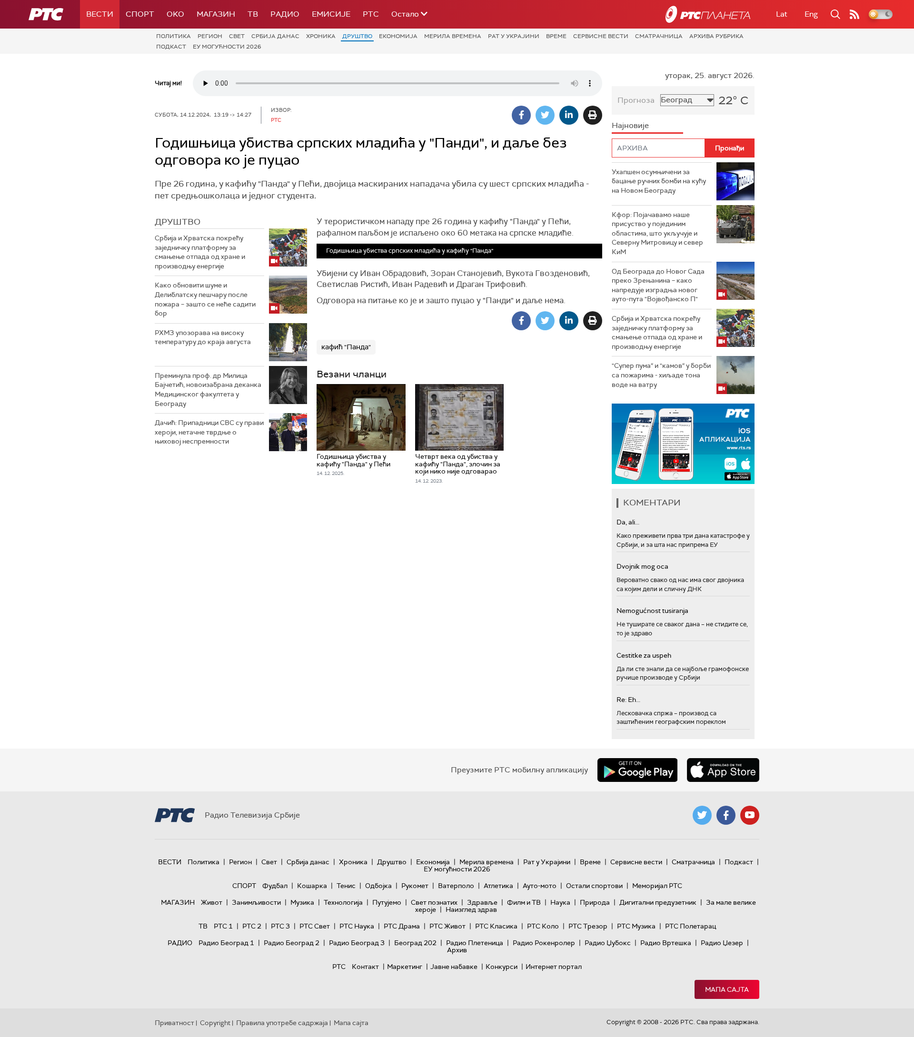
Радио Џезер (722, 942)
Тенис (346, 885)
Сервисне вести (600, 36)
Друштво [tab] (177, 221)
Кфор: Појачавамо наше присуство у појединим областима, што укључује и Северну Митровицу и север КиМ (657, 233)
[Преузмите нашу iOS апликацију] (723, 770)
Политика (173, 36)
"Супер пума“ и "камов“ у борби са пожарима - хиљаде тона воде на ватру (661, 374)
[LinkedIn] (568, 115)
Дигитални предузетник (657, 902)
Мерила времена (452, 36)
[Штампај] (592, 115)
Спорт (140, 14)
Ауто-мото (539, 885)
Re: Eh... (628, 699)
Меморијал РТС (657, 885)
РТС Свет (314, 926)
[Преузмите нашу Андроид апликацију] (637, 770)
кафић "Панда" (346, 347)
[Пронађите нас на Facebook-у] (725, 815)
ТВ (253, 14)
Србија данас (275, 36)
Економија (398, 36)
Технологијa (343, 902)
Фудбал (275, 885)
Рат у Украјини (513, 36)
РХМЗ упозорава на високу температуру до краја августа (203, 337)
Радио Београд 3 (357, 942)
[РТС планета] (708, 14)
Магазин (216, 14)
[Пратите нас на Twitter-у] (702, 815)
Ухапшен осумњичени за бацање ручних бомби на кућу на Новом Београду (659, 181)
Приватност (174, 1022)
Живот (211, 902)
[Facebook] (521, 115)
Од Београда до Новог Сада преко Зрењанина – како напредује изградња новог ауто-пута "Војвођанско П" (658, 285)
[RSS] (854, 14)
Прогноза (636, 100)
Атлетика (498, 885)
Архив (457, 950)
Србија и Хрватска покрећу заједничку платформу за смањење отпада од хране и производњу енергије (200, 252)
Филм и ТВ (524, 902)
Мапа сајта (727, 989)
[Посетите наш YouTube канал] (749, 815)
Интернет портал (554, 966)
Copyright (215, 1022)
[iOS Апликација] (683, 444)
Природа (595, 902)
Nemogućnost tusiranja (652, 610)
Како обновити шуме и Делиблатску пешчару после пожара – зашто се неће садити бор (205, 299)
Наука (560, 902)
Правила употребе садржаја (282, 1022)
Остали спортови (594, 885)
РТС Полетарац (690, 926)
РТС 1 (223, 926)
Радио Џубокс (608, 942)
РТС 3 (280, 926)
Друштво (357, 36)
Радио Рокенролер (544, 942)
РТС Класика (496, 926)
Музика (302, 902)
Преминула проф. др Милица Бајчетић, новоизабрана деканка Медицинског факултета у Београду (208, 389)
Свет (237, 36)
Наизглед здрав (471, 909)
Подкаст (171, 46)
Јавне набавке (453, 966)
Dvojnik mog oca (642, 566)
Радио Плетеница (474, 942)
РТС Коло (543, 926)
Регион (210, 36)
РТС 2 (251, 926)
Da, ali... (627, 522)
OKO (175, 14)
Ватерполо (456, 885)
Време (556, 36)
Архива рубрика (716, 36)
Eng (811, 14)
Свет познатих (434, 902)
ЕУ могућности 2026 (227, 46)
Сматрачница (659, 36)
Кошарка (312, 885)
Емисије (331, 14)
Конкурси (501, 966)
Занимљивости (256, 902)
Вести (99, 14)
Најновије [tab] (630, 125)
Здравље (482, 902)
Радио (284, 14)
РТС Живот (447, 926)
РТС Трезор (587, 926)
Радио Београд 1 (226, 942)
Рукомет (414, 885)
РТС (371, 14)
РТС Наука (356, 926)
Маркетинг (404, 966)
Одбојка (378, 885)
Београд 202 (415, 942)
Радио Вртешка (665, 942)
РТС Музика (636, 926)
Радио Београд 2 (291, 942)
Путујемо (386, 902)
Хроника (321, 36)
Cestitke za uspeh (643, 655)
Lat (781, 14)
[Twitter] (545, 115)
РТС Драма (402, 926)
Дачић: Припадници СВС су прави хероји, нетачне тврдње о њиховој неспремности (209, 431)
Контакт (365, 966)
